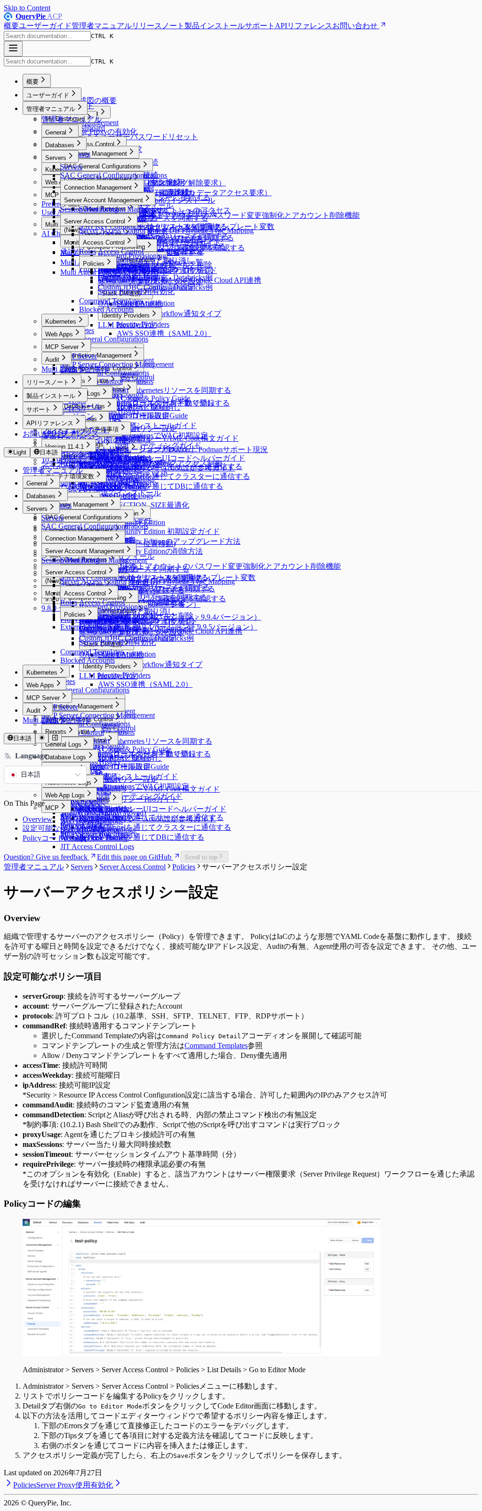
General (55, 132)
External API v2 (84, 456)
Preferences (58, 204)
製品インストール (215, 26)
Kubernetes (60, 321)
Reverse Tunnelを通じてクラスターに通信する (174, 476)
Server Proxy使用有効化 (136, 291)
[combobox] (47, 36)
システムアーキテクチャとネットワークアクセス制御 (131, 463)
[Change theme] (41, 738)
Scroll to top (201, 857)
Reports (55, 731)
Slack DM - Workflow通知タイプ (169, 314)
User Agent (58, 212)
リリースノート (158, 26)
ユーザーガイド (45, 26)
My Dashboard (82, 128)
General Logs (63, 744)
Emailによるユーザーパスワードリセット (129, 137)
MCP (52, 807)
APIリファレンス (303, 26)
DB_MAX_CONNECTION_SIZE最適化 (124, 505)
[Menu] (13, 48)
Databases (59, 145)
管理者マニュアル (102, 26)
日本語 (49, 452)
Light (19, 452)
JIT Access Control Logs (97, 847)
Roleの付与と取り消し (135, 270)
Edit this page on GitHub (134, 857)
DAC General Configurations (102, 166)
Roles (87, 251)
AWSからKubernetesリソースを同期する (164, 390)
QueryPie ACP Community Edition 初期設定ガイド (140, 531)
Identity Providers (126, 315)
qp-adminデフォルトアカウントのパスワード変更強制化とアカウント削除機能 (229, 215)
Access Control (104, 242)
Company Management (95, 153)
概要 (11, 26)
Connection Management (98, 187)
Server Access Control (94, 221)
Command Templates (110, 301)
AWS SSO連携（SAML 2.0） (164, 333)
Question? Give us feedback (46, 857)
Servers (55, 157)
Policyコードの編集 (55, 838)
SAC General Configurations (103, 175)
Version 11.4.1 (64, 446)
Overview (37, 819)
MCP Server (62, 346)
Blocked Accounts (106, 309)
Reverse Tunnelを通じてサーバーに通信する (151, 817)
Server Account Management (103, 200)
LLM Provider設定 (127, 325)
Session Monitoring (89, 209)
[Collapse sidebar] (55, 738)
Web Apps (59, 334)
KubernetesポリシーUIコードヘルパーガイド (171, 458)
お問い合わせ (355, 26)
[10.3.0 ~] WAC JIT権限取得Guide (133, 416)
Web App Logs (65, 795)
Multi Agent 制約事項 (75, 369)
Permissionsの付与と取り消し (145, 260)
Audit (52, 359)
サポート (260, 26)
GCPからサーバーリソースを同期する (162, 246)
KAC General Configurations (104, 339)
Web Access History (90, 813)
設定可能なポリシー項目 (64, 828)
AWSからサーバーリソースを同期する (162, 227)
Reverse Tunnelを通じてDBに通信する (160, 486)
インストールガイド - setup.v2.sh (114, 473)
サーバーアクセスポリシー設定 (150, 282)
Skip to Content (27, 8)
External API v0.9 (87, 464)
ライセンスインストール (82, 487)
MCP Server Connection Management (117, 364)
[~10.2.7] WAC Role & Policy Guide (134, 398)
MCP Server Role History (98, 834)
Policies (93, 263)
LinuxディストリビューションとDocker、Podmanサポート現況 (164, 449)
